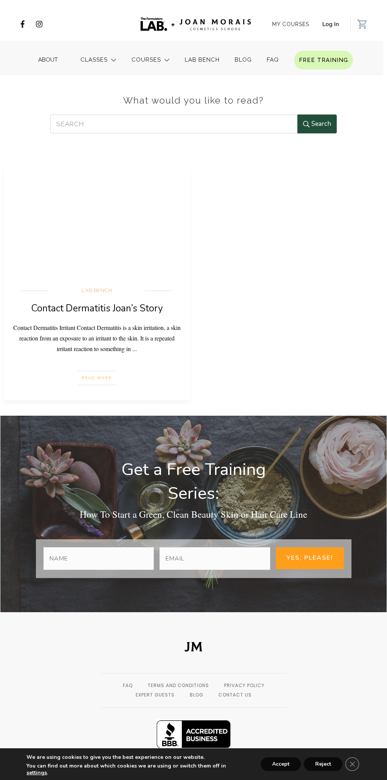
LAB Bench (97, 290)
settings (36, 772)
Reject (323, 764)
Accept (280, 764)
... (134, 349)
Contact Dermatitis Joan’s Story (97, 308)
